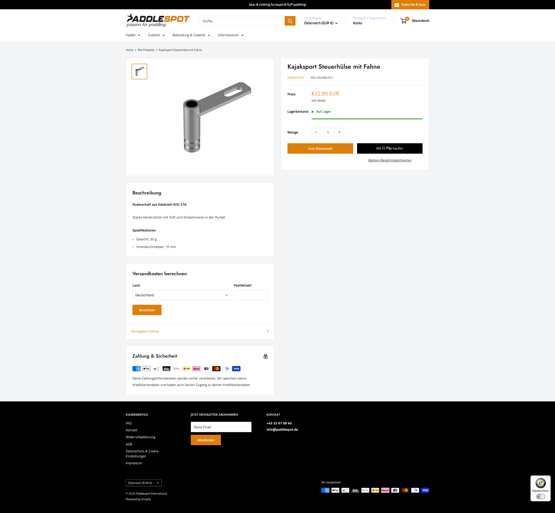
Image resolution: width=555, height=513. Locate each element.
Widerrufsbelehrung (140, 437)
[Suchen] (290, 21)
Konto (357, 23)
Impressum (134, 463)
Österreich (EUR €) (140, 483)
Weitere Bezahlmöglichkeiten (389, 160)
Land (136, 285)
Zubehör (154, 34)
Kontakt (131, 430)
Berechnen (147, 310)
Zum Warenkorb (320, 148)
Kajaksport (295, 77)
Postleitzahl (242, 285)
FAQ (129, 423)
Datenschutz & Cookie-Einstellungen (143, 453)
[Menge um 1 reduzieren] (316, 132)
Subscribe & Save (413, 4)
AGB (129, 444)
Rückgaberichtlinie (145, 331)
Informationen (228, 34)
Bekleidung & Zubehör (189, 34)
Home (129, 49)
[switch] (540, 496)
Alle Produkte (146, 49)
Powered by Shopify (138, 499)
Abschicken (205, 440)
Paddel (130, 34)
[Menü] (548, 478)
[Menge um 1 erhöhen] (339, 132)
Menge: (293, 132)
